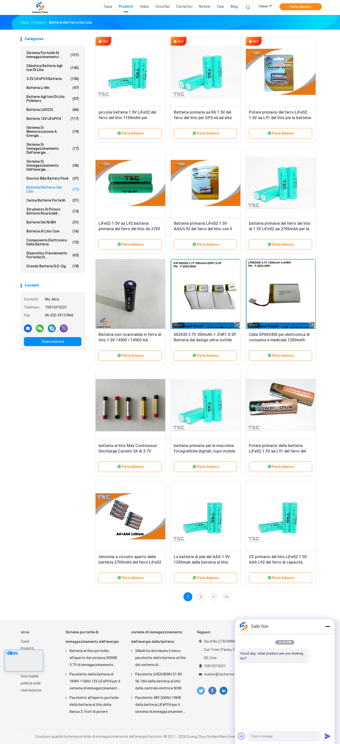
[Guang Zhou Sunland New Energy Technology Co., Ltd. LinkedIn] (224, 690)
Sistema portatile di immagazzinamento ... (52, 55)
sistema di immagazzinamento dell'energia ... (52, 148)
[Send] (328, 736)
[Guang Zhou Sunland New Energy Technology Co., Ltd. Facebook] (212, 690)
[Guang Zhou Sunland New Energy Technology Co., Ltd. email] (28, 328)
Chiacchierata (53, 342)
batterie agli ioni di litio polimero (52, 99)
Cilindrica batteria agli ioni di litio (52, 68)
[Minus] (328, 626)
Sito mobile (30, 676)
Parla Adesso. (301, 7)
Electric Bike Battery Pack (52, 178)
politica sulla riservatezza (31, 686)
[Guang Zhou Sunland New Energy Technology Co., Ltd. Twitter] (201, 690)
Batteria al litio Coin (52, 231)
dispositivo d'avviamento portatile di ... (52, 255)
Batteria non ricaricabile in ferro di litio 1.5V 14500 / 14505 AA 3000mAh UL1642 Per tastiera (130, 340)
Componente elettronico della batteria (52, 242)
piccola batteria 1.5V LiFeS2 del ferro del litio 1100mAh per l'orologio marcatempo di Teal (127, 118)
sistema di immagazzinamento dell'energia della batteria (156, 637)
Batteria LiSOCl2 (52, 110)
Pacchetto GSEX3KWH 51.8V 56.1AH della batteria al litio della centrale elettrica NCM (158, 681)
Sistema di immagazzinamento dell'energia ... (52, 165)
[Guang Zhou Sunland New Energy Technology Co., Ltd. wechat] (40, 328)
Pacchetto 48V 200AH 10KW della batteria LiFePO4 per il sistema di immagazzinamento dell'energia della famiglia (160, 705)
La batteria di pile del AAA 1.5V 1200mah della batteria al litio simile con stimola (202, 562)
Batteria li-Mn (52, 88)
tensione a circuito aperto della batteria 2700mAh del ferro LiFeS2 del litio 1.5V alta (130, 562)
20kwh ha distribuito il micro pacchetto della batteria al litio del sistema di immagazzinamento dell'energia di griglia (160, 658)
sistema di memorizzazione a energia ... (52, 132)
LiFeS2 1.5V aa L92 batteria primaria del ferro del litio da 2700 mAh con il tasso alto (129, 229)
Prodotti (27, 648)
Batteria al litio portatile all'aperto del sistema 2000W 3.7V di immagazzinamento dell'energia (93, 658)
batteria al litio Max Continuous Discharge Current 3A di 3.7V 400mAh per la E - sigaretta (128, 451)
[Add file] (241, 736)
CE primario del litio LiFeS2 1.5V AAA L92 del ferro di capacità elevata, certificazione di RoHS (278, 562)
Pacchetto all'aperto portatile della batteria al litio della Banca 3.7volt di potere (94, 705)
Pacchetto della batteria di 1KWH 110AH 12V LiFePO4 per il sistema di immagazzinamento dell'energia (94, 682)
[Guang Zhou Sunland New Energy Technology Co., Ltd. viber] (64, 328)
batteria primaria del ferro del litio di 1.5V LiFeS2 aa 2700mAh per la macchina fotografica (280, 229)
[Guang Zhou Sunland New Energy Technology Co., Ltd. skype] (52, 328)
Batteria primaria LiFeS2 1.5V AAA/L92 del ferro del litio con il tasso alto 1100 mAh (203, 229)
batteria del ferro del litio (52, 189)
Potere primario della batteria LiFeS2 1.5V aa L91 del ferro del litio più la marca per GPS (277, 451)
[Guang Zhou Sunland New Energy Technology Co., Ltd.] (40, 7)
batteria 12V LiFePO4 (52, 119)
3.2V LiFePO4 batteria (52, 79)
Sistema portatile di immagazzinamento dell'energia (92, 637)
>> (227, 597)
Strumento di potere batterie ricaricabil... (52, 211)
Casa (25, 641)
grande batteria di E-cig (52, 266)
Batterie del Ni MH (52, 222)
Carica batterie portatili (52, 200)
